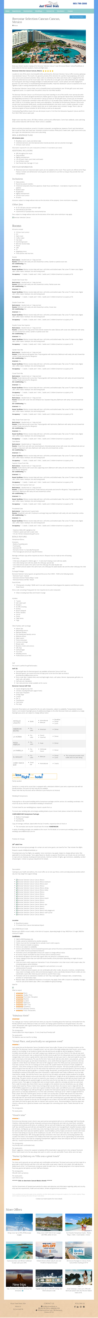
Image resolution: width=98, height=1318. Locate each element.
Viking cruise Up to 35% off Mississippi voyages (19, 1234)
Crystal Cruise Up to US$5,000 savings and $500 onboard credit (49, 1290)
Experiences (16, 11)
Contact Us (50, 11)
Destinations (28, 11)
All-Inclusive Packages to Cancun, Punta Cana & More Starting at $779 (79, 1262)
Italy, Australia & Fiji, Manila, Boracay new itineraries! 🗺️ (19, 1290)
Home (7, 11)
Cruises (70, 11)
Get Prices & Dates (77, 17)
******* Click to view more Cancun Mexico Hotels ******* (32, 1181)
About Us (18, 1306)
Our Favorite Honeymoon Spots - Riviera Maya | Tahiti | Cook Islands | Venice (78, 1234)
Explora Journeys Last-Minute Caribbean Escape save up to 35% (19, 1262)
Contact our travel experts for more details (49, 1199)
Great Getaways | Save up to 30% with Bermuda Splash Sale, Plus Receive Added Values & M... (79, 1291)
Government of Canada (25, 1186)
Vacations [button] (60, 11)
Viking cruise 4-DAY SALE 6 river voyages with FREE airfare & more (49, 1234)
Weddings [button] (39, 11)
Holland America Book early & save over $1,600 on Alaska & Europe (49, 1262)
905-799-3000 (80, 3)
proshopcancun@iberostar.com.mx (27, 675)
